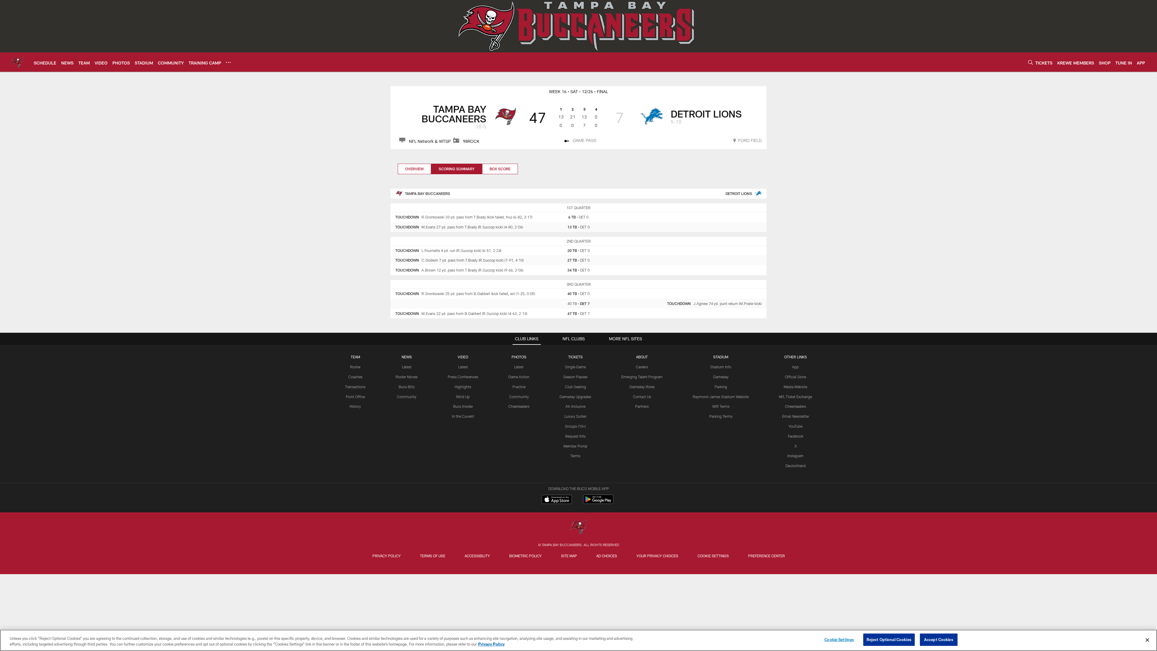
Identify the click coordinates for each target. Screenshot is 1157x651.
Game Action (518, 377)
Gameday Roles (642, 387)
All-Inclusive (575, 406)
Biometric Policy (525, 556)
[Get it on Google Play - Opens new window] (598, 502)
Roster (355, 367)
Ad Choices (606, 556)
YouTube (795, 426)
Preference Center (766, 556)
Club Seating (575, 387)
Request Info (575, 436)
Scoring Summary (457, 169)
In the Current (463, 416)
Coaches (355, 377)
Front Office (355, 397)
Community (406, 397)
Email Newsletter (795, 416)
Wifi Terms (720, 406)
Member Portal (575, 446)
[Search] (1030, 62)
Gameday (721, 377)
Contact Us (642, 397)
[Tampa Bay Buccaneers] (578, 527)
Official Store (795, 377)
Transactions (355, 387)
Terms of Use (432, 556)
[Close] (1147, 639)
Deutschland (795, 466)
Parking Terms (720, 416)
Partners (642, 406)
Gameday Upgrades (575, 397)
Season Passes (575, 377)
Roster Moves (407, 377)
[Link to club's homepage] (17, 62)
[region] (578, 640)
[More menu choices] (228, 62)
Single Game (575, 367)
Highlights (463, 387)
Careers (642, 367)
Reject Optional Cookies (889, 639)
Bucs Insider (463, 406)
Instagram (795, 456)
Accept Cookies (938, 639)
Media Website (795, 387)
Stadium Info (720, 367)
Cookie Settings (713, 556)
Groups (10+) (575, 426)
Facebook (795, 436)
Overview (414, 169)
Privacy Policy (386, 556)
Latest (407, 367)
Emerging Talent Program (642, 377)
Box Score (500, 169)
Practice (519, 387)
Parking (721, 387)
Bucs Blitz (407, 387)
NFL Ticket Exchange (795, 397)
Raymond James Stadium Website (721, 397)
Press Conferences (463, 377)
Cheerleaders (518, 406)
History (355, 406)
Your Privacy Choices (657, 556)
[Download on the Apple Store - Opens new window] (556, 500)
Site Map (569, 556)
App (795, 367)
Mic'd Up (463, 397)
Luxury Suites (575, 416)
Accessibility (477, 556)
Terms (575, 456)
